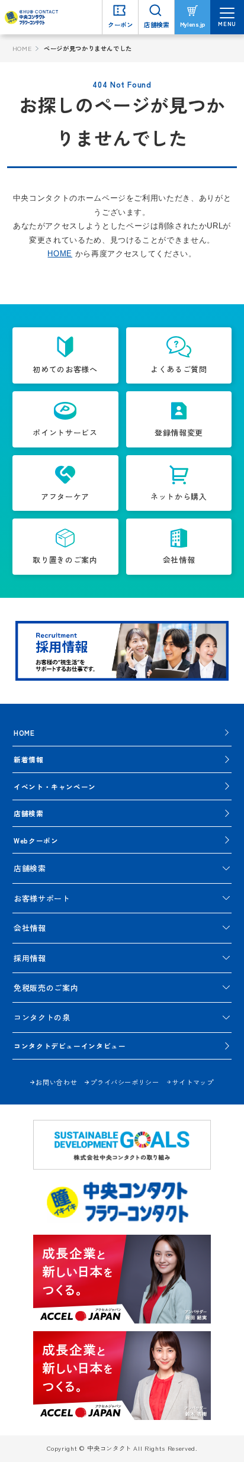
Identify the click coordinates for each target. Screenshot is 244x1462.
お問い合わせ (56, 1082)
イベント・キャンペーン (55, 786)
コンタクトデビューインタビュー (70, 1046)
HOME (22, 48)
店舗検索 (29, 813)
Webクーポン (36, 840)
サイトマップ (193, 1082)
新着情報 (29, 759)
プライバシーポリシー (124, 1082)
